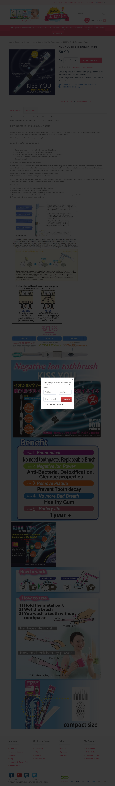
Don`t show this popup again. (55, 404)
